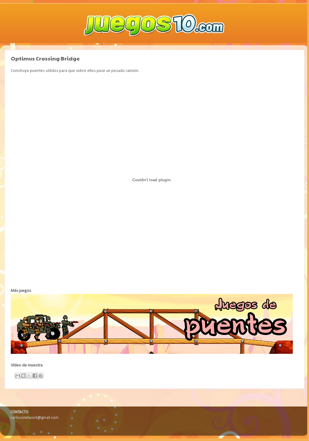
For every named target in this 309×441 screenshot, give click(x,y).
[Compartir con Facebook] (35, 376)
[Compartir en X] (29, 376)
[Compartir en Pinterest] (41, 376)
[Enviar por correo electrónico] (18, 376)
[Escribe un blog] (23, 376)
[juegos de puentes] (152, 353)
